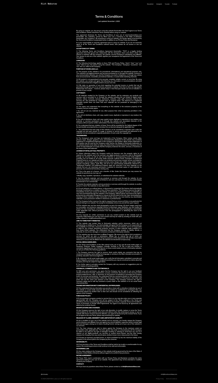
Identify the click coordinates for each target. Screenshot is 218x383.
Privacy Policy (160, 379)
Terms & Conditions (171, 379)
